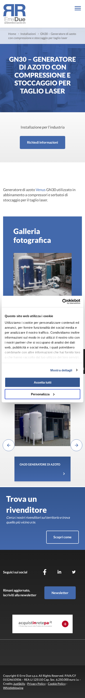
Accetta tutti (42, 382)
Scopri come (62, 537)
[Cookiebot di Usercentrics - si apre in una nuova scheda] (62, 301)
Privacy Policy (36, 683)
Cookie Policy (57, 683)
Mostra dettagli (61, 370)
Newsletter (60, 593)
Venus (41, 189)
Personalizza (40, 394)
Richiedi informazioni (42, 142)
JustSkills (19, 683)
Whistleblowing (13, 688)
